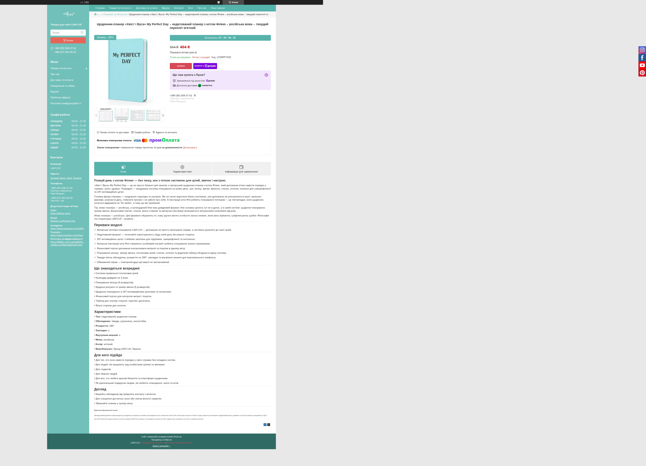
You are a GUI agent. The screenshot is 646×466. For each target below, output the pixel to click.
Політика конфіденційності (65, 103)
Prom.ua (178, 437)
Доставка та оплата (61, 80)
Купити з (199, 66)
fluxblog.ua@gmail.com (62, 221)
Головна (100, 8)
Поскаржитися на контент (153, 443)
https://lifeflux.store (60, 213)
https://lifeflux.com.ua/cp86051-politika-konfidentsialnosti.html (67, 243)
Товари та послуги (60, 68)
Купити (181, 66)
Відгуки (54, 91)
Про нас (55, 74)
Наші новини (218, 8)
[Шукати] (82, 33)
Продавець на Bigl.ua (161, 440)
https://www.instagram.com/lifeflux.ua (70, 228)
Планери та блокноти (115, 14)
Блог (190, 8)
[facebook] (265, 425)
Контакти (179, 8)
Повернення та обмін (62, 85)
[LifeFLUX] (68, 14)
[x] (268, 425)
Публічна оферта (60, 97)
